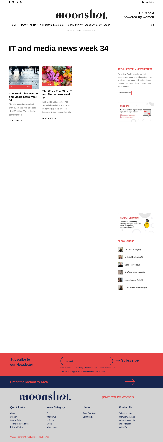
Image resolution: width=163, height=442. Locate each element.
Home (14, 25)
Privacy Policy (16, 427)
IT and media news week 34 (20, 87)
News (23, 25)
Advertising (51, 427)
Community (74, 25)
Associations (92, 25)
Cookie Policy (16, 420)
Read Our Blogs (90, 413)
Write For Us (124, 427)
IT (47, 413)
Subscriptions (125, 424)
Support (13, 417)
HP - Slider (48, 84)
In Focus (50, 420)
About (107, 25)
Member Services (127, 417)
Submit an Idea (125, 413)
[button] (27, 24)
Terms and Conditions (20, 424)
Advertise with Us (127, 420)
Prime (33, 25)
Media (49, 424)
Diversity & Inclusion (52, 25)
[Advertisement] (136, 167)
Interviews (51, 417)
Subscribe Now (125, 93)
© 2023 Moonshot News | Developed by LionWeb (29, 437)
